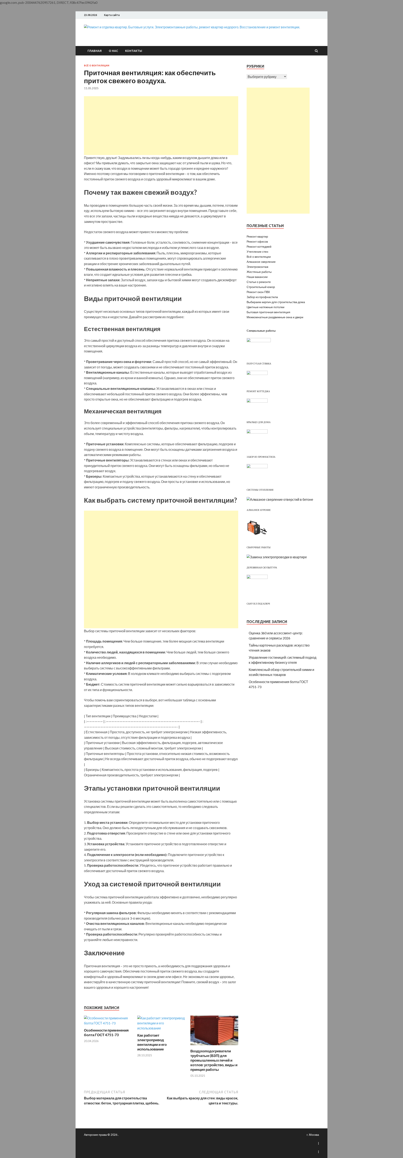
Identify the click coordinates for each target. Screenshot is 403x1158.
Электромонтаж (257, 266)
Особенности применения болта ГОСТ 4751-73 (106, 1032)
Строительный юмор (261, 287)
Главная (95, 51)
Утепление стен (257, 251)
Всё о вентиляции (96, 65)
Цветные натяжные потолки (265, 307)
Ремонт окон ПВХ (258, 292)
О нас (113, 51)
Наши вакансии (257, 277)
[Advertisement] (161, 125)
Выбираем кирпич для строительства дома (276, 302)
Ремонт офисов (257, 241)
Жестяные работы (259, 271)
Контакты (133, 51)
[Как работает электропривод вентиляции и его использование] (161, 1028)
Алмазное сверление (261, 261)
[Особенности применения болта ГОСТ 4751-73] (108, 1023)
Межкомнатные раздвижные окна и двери (275, 317)
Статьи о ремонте (259, 282)
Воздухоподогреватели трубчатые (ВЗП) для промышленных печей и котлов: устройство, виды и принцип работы (213, 1060)
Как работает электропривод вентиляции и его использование (152, 1042)
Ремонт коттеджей (259, 246)
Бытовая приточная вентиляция (268, 312)
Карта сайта (112, 15)
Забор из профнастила (262, 297)
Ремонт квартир (257, 236)
